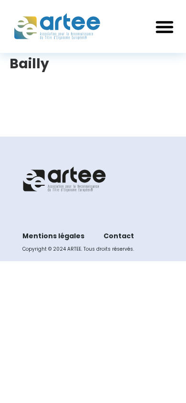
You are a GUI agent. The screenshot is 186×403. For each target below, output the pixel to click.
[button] (164, 26)
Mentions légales (53, 236)
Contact (118, 236)
